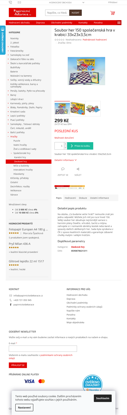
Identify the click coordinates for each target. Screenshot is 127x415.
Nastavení (24, 407)
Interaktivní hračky (23, 169)
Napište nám (73, 310)
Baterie (14, 71)
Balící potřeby (17, 132)
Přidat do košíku (82, 145)
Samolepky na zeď (19, 54)
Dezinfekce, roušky (20, 186)
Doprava (71, 298)
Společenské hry (21, 153)
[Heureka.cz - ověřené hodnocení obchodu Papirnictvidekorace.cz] (92, 385)
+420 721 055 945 (22, 300)
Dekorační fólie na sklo (22, 59)
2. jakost (14, 42)
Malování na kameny (21, 75)
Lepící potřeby (17, 115)
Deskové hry (20, 161)
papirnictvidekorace (23, 304)
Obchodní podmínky (77, 302)
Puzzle (16, 140)
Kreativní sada (17, 111)
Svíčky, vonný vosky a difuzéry (25, 79)
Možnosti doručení (64, 137)
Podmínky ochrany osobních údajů (84, 306)
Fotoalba (14, 46)
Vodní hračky (20, 144)
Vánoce (14, 194)
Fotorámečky (16, 50)
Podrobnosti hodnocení (95, 39)
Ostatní (14, 182)
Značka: (64, 42)
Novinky (14, 38)
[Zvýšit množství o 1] (65, 144)
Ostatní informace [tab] (99, 197)
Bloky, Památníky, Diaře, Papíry (26, 107)
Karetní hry (20, 157)
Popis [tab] (59, 197)
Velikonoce (15, 190)
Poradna (71, 314)
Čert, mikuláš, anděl (20, 128)
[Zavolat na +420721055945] (13, 2)
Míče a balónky (21, 165)
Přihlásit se (17, 365)
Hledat (75, 12)
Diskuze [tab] (83, 197)
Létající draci (17, 99)
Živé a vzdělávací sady (24, 148)
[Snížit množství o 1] (65, 147)
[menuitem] (19, 22)
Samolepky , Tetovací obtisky (25, 124)
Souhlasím (102, 398)
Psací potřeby (17, 119)
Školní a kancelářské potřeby (25, 63)
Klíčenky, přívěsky (19, 178)
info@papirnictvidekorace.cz (28, 295)
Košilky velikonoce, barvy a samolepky (24, 85)
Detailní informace (64, 160)
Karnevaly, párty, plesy (22, 103)
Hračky (13, 136)
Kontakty (71, 318)
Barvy (13, 94)
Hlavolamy (18, 173)
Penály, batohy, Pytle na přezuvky (27, 90)
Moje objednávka (75, 322)
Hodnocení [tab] (70, 197)
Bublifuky (15, 67)
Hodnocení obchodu (60, 2)
